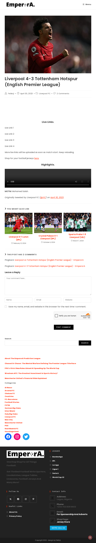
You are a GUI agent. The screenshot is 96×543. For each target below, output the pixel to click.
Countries (9, 396)
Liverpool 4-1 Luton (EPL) (18, 238)
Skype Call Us (58, 528)
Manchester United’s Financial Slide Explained (26, 378)
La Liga (55, 465)
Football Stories (12, 402)
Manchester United (13, 423)
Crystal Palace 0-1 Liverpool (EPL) (48, 237)
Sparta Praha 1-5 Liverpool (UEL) (77, 236)
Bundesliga (57, 457)
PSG (6, 426)
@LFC (43, 198)
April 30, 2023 (57, 198)
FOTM (7, 405)
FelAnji (11, 94)
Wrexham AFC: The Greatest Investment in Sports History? (31, 373)
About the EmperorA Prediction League (22, 358)
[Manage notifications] (90, 537)
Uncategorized (11, 431)
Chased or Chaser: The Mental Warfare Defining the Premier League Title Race (40, 363)
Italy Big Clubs (11, 414)
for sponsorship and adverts (72, 514)
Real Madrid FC (11, 429)
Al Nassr (8, 388)
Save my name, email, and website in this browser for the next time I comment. (47, 307)
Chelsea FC (10, 393)
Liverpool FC (44, 94)
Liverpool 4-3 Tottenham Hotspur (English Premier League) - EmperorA (50, 266)
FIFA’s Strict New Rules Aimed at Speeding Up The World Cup (32, 368)
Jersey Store (63, 522)
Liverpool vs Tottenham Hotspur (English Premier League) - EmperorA (49, 260)
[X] (10, 499)
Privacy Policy (15, 516)
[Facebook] (8, 436)
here (36, 158)
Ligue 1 (55, 469)
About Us (13, 512)
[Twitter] (26, 436)
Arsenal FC (9, 391)
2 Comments (63, 94)
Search (8, 339)
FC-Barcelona (11, 399)
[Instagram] (17, 436)
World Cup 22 (58, 477)
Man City (9, 420)
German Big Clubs (13, 408)
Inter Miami (10, 411)
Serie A (55, 473)
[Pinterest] (33, 499)
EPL (53, 461)
